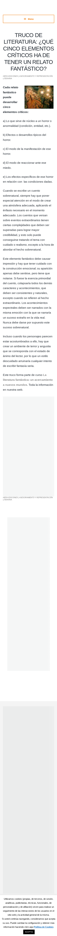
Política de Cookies (43, 927)
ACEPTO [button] (29, 932)
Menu (31, 18)
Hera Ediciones (28, 9)
